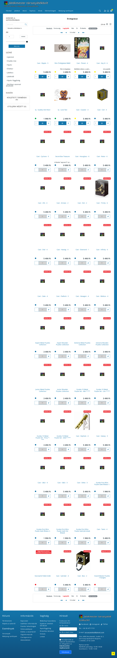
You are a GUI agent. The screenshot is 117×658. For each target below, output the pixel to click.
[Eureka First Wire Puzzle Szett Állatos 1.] (102, 467)
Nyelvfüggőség (45, 628)
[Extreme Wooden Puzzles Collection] (102, 328)
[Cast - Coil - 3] (102, 94)
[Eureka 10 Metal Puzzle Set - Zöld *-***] (62, 421)
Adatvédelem (25, 640)
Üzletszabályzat (26, 629)
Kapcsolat (24, 621)
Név (72, 28)
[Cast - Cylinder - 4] (62, 561)
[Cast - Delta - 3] (82, 467)
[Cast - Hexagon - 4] (82, 281)
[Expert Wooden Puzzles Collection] (62, 328)
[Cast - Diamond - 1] (82, 234)
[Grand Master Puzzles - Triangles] (102, 561)
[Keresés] (100, 10)
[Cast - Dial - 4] (43, 234)
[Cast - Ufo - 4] (43, 188)
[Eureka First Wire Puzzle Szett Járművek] (82, 514)
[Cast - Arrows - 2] (62, 188)
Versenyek (6, 634)
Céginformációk (26, 634)
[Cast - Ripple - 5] (43, 48)
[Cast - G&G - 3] (62, 467)
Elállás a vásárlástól (28, 632)
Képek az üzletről (9, 624)
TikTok (105, 624)
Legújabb (66, 28)
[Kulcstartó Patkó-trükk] (43, 561)
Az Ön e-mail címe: (67, 632)
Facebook (84, 624)
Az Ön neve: (64, 626)
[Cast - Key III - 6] (102, 48)
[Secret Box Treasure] (62, 141)
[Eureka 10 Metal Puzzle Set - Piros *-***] (43, 421)
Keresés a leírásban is (15, 28)
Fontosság (57, 28)
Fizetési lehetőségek (28, 626)
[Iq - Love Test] (62, 94)
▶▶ (83, 32)
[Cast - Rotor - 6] (102, 141)
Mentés (17, 46)
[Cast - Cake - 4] (43, 281)
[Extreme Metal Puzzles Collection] (82, 328)
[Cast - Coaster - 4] (82, 94)
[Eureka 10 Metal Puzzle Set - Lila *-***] (102, 374)
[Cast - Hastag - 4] (62, 234)
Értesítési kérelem (47, 631)
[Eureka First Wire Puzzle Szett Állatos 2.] (43, 514)
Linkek (42, 637)
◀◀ (61, 32)
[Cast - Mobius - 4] (102, 281)
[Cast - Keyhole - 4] (82, 421)
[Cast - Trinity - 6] (102, 188)
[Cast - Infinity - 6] (102, 234)
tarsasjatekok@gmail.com (94, 632)
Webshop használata (48, 621)
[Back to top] (113, 653)
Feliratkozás (65, 652)
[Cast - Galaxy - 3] (102, 421)
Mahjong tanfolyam (9, 636)
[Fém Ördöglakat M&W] (62, 48)
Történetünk (7, 621)
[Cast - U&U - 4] (43, 467)
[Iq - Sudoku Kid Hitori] (43, 94)
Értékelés (83, 28)
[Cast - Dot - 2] (82, 188)
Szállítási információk (29, 624)
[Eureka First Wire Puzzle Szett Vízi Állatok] (62, 514)
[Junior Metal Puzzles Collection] (43, 374)
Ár (77, 28)
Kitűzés (43, 634)
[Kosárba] (43, 76)
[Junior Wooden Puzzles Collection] (62, 374)
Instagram (96, 624)
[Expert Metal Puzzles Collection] (43, 328)
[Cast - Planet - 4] (82, 48)
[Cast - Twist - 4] (102, 514)
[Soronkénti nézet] (110, 24)
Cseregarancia (26, 637)
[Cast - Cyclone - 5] (43, 141)
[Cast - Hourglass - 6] (82, 141)
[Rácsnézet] (107, 24)
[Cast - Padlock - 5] (62, 281)
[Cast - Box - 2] (82, 561)
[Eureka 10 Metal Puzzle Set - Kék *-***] (82, 374)
